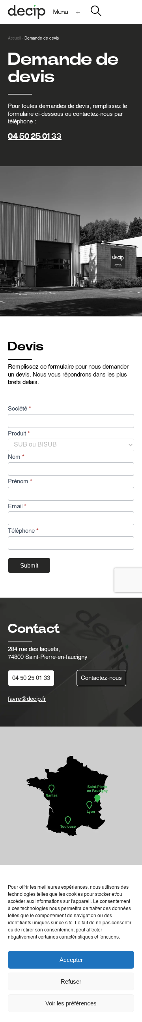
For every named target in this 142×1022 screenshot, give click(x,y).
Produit (19, 434)
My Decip (121, 12)
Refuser (71, 981)
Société (19, 409)
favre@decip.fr (27, 699)
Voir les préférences (71, 1003)
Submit (29, 565)
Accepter (71, 959)
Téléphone (23, 531)
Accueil (14, 38)
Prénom (20, 482)
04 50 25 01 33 (35, 136)
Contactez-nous (101, 678)
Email (17, 506)
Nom (16, 457)
